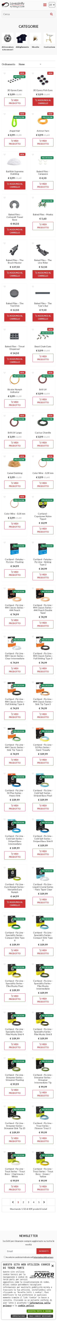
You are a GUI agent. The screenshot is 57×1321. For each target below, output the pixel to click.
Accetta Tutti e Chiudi (40, 1311)
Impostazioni (18, 1316)
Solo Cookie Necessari (40, 1316)
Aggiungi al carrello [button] (44, 101)
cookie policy (26, 1305)
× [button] (52, 1265)
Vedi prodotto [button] (15, 101)
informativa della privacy (43, 1257)
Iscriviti (43, 1251)
